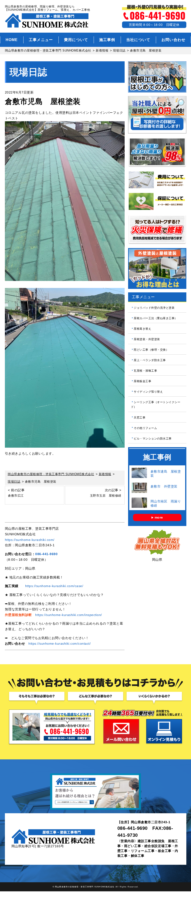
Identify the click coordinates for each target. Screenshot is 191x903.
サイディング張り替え (148, 391)
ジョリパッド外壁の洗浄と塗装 (154, 307)
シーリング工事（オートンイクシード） (156, 404)
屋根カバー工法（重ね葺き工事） (155, 318)
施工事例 (107, 40)
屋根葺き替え (142, 328)
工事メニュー (41, 40)
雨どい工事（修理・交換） (151, 349)
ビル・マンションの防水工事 (153, 438)
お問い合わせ (173, 40)
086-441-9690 (46, 554)
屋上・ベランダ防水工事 (150, 360)
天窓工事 (139, 417)
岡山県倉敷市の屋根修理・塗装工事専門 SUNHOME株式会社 (84, 887)
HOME (12, 40)
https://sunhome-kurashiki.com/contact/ (59, 643)
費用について (76, 40)
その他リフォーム (145, 427)
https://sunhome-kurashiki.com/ (30, 540)
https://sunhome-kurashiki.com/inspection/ (68, 615)
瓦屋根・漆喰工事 (145, 370)
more (159, 517)
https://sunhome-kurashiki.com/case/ (54, 586)
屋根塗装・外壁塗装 (147, 339)
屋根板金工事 (142, 381)
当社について (138, 40)
